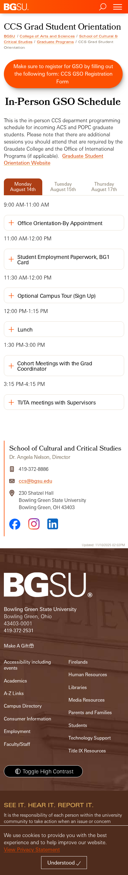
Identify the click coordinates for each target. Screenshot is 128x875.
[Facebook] (15, 524)
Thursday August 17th (104, 186)
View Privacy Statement (32, 849)
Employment (17, 731)
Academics (15, 681)
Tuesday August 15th (63, 186)
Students (77, 725)
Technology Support (89, 738)
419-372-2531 (19, 630)
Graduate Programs (55, 42)
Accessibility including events (27, 665)
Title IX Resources (87, 751)
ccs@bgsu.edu (35, 481)
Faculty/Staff (17, 744)
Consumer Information (27, 719)
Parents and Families (90, 712)
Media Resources (86, 700)
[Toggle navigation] (117, 6)
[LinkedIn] (52, 524)
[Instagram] (34, 523)
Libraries (77, 687)
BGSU (9, 36)
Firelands (78, 662)
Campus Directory (23, 706)
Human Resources (87, 674)
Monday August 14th (23, 186)
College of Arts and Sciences (47, 36)
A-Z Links (14, 693)
